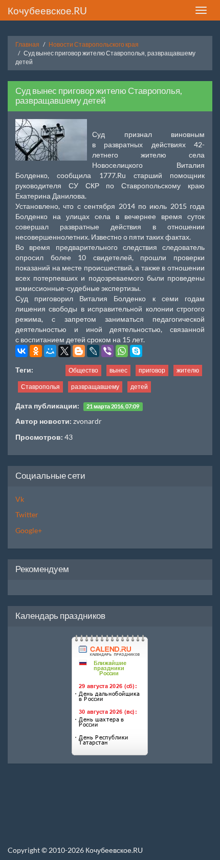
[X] (64, 351)
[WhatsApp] (122, 351)
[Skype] (136, 351)
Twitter (26, 514)
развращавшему (95, 386)
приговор (152, 370)
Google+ (28, 530)
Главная (27, 44)
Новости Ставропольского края (94, 44)
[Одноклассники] (36, 351)
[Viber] (107, 351)
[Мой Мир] (50, 351)
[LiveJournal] (93, 351)
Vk (19, 499)
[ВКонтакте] (21, 351)
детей (139, 386)
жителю (188, 370)
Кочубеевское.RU (47, 10)
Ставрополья (40, 386)
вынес (118, 370)
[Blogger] (79, 351)
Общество (83, 370)
